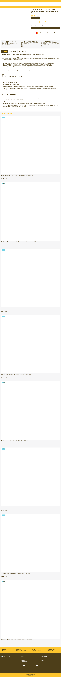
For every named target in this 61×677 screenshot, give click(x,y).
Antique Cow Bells (49, 6)
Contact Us (23, 657)
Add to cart (46, 27)
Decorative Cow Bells (30, 6)
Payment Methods (44, 656)
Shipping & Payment (13, 51)
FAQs (19, 51)
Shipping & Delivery (44, 657)
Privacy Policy (23, 660)
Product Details (4, 51)
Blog (21, 659)
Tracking (42, 660)
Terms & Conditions (24, 661)
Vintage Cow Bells (57, 6)
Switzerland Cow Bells (39, 6)
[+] (40, 22)
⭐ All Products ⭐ (4, 6)
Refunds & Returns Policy (45, 659)
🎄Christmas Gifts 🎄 (20, 6)
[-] (35, 22)
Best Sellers (37, 36)
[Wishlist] (55, 4)
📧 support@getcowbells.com (5, 656)
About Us (24, 51)
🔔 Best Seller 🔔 (12, 6)
